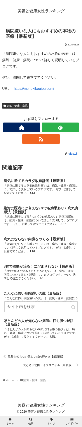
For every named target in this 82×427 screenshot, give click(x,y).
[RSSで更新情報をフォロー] (40, 139)
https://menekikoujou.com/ (34, 88)
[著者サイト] (21, 127)
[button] (74, 307)
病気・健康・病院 (17, 105)
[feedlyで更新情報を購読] (60, 127)
